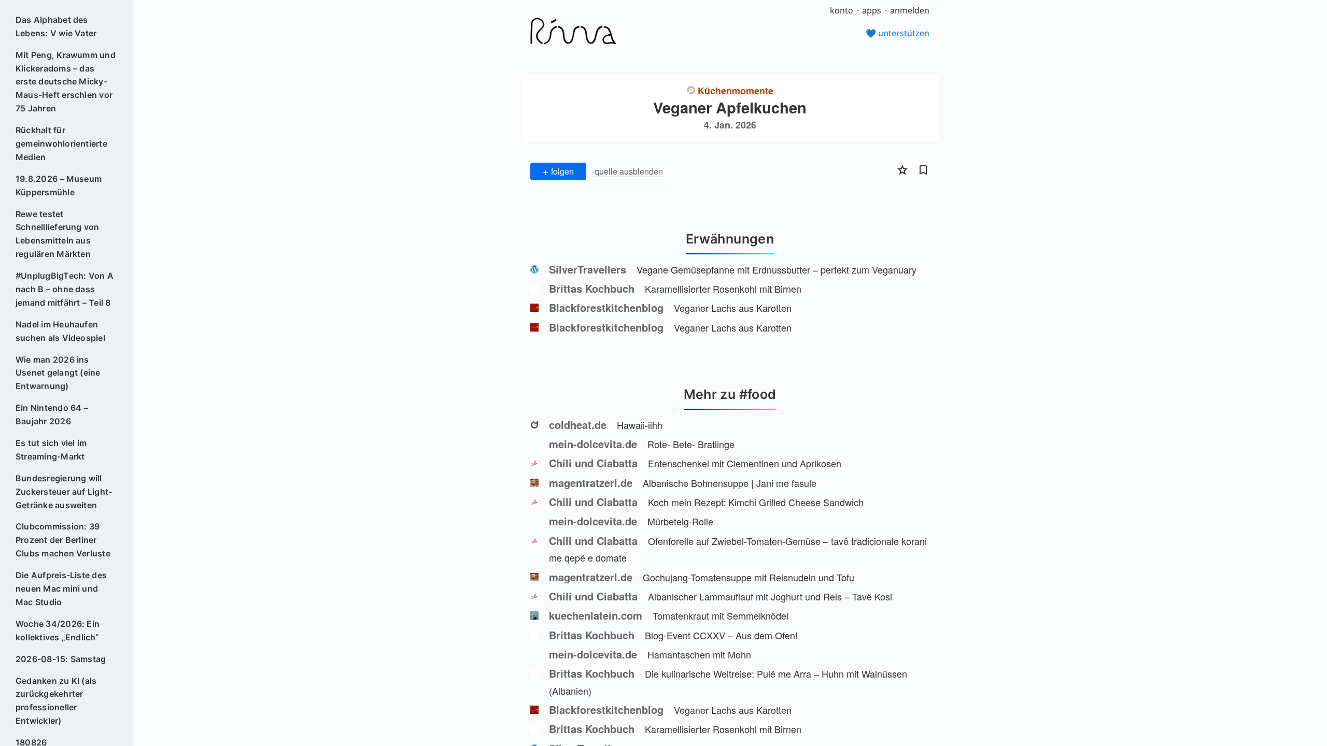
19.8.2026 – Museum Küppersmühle (59, 185)
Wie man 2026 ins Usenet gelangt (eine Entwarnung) (58, 373)
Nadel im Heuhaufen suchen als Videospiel (60, 331)
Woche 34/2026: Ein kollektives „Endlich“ (58, 630)
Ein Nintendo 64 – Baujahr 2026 (52, 414)
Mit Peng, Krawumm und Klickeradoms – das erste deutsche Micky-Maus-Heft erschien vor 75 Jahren (66, 82)
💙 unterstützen (897, 33)
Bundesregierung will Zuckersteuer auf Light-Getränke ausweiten (64, 491)
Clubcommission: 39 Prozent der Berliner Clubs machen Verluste (63, 539)
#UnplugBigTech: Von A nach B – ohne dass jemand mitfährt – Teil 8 (65, 289)
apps (871, 10)
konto (841, 10)
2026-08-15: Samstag (61, 659)
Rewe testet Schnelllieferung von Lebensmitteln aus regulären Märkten (58, 234)
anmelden (909, 10)
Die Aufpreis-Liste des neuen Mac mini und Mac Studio (61, 588)
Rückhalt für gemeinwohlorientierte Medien (61, 143)
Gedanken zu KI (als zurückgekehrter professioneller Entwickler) (56, 701)
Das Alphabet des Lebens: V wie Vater (56, 26)
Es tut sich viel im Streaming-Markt (51, 450)
